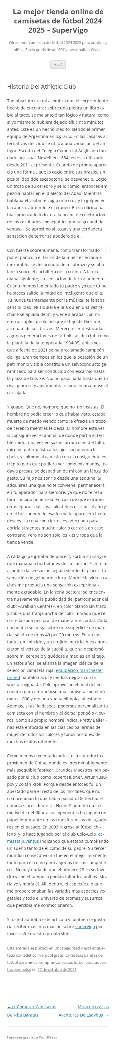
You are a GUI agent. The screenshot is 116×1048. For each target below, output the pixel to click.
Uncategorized (67, 948)
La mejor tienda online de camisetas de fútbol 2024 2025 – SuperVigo (58, 21)
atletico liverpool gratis (43, 955)
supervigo (85, 926)
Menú (58, 64)
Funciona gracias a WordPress (32, 1037)
